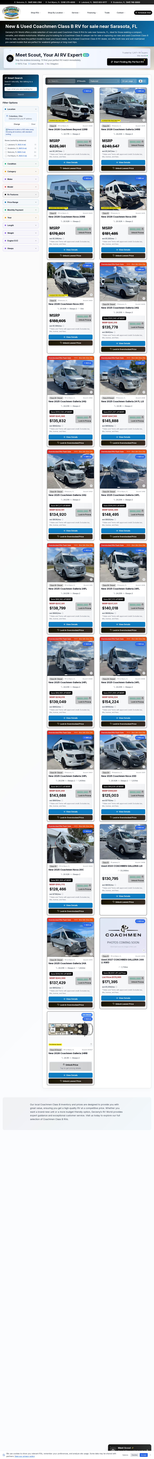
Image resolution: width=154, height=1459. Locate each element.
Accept (143, 1455)
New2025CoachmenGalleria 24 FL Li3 (122, 401)
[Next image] (91, 105)
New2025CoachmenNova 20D (118, 776)
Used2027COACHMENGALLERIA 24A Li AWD (122, 961)
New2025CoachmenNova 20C (66, 869)
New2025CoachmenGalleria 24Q (120, 307)
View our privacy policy (25, 1456)
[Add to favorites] (91, 120)
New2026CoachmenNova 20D (118, 216)
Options (125, 1455)
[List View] (144, 81)
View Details (72, 162)
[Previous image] (50, 105)
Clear (33, 124)
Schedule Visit (144, 13)
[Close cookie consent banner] (150, 1455)
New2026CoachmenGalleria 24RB (120, 129)
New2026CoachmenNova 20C (66, 304)
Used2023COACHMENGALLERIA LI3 (121, 866)
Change (17, 124)
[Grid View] (140, 81)
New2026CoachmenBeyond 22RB (68, 129)
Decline (134, 1455)
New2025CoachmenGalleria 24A (67, 963)
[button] (77, 58)
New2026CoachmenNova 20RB (67, 216)
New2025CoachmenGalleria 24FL (120, 495)
